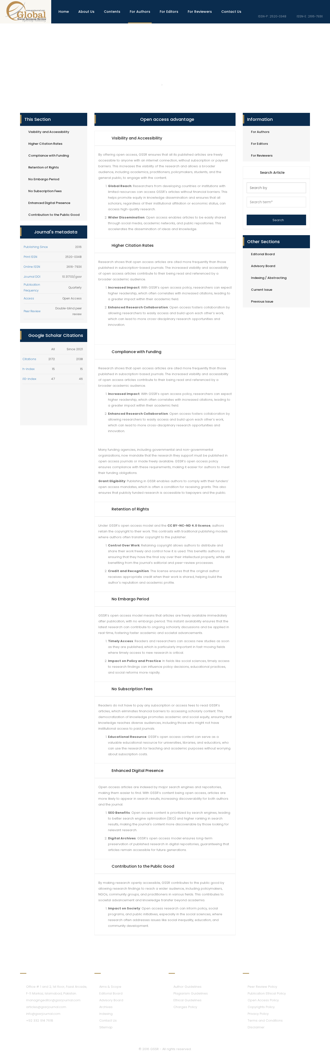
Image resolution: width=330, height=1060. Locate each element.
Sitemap (106, 1027)
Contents (112, 11)
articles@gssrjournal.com (46, 1007)
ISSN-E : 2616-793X (309, 16)
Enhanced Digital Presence (49, 203)
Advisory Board (263, 266)
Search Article (272, 172)
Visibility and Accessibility (48, 132)
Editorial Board (263, 254)
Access (29, 298)
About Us (86, 11)
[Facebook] (305, 4)
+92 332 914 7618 (39, 1020)
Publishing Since (36, 247)
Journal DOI (32, 277)
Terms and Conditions (265, 1020)
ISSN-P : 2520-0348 (271, 16)
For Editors (169, 11)
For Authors (140, 11)
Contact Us (231, 11)
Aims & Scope (110, 986)
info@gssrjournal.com (43, 1013)
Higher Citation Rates (45, 143)
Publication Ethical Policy (267, 993)
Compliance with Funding (48, 155)
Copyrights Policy (261, 1007)
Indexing (106, 1013)
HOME (153, 85)
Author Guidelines (187, 986)
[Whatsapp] (321, 4)
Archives (106, 1007)
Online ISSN (32, 267)
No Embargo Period (43, 179)
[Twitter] (313, 4)
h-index (28, 369)
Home (63, 11)
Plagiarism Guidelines (190, 993)
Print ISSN (30, 257)
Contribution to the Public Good (53, 214)
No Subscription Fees (45, 191)
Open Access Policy (263, 1000)
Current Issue (261, 289)
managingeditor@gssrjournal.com (53, 1000)
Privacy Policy (258, 1013)
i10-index (29, 379)
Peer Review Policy (262, 986)
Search (278, 220)
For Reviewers (200, 11)
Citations (29, 359)
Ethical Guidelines (187, 1000)
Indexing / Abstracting (269, 278)
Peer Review (32, 311)
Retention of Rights (43, 167)
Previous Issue (262, 301)
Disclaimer (256, 1027)
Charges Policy (185, 1007)
